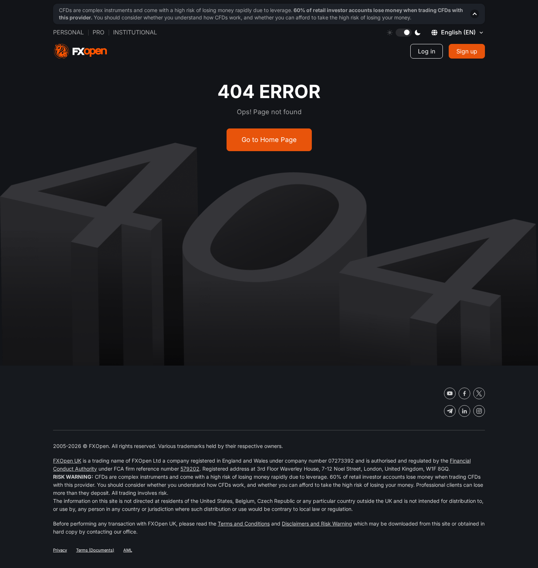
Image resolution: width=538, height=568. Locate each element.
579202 (189, 469)
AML (127, 550)
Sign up (466, 51)
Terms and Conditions (244, 523)
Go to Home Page (269, 139)
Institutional (135, 32)
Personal (68, 32)
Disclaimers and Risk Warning (317, 523)
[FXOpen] (80, 51)
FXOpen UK (67, 460)
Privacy (60, 550)
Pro (98, 32)
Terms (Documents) (95, 550)
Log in (426, 51)
